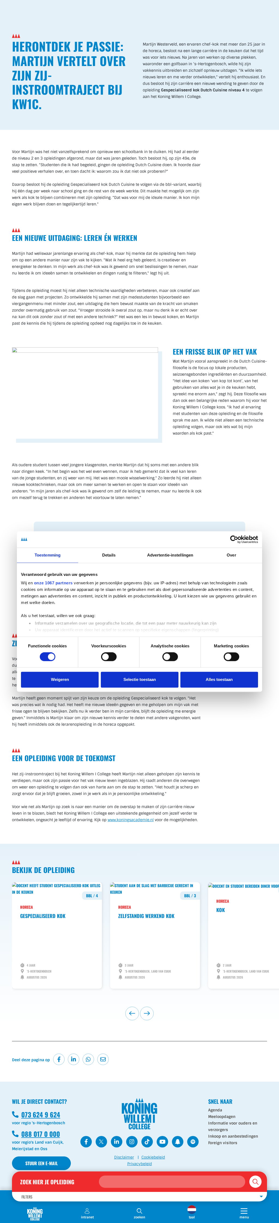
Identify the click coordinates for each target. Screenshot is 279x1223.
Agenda (215, 1110)
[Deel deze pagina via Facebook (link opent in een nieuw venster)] (59, 1059)
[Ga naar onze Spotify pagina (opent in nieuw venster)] (193, 1141)
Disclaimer (124, 1157)
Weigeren (60, 679)
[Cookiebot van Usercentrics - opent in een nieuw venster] (234, 539)
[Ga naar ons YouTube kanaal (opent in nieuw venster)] (162, 1141)
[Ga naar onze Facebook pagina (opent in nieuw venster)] (86, 1141)
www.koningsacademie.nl (131, 819)
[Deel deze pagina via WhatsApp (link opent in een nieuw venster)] (88, 1059)
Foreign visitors (222, 1142)
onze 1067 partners (53, 583)
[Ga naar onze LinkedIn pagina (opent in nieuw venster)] (116, 1141)
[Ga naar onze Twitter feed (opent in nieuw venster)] (101, 1141)
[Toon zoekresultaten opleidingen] (255, 1182)
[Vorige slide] (132, 1013)
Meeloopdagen (221, 1116)
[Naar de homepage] (35, 1214)
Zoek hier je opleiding (47, 1182)
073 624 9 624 (36, 1114)
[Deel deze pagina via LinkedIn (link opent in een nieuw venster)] (73, 1059)
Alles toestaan (219, 679)
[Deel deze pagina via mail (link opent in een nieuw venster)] (103, 1059)
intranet (87, 1217)
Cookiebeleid (153, 1157)
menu (249, 1217)
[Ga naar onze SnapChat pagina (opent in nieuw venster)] (177, 1141)
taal (192, 1217)
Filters (27, 1197)
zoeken (139, 1217)
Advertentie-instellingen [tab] (170, 555)
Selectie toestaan (139, 679)
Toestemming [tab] (47, 555)
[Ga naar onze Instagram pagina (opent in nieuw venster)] (132, 1141)
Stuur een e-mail (41, 1163)
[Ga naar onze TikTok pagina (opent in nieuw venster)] (147, 1141)
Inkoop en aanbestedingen (233, 1136)
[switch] (109, 657)
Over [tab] (231, 555)
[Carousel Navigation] (139, 1013)
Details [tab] (109, 555)
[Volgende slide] (147, 1013)
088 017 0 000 (36, 1134)
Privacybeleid (139, 1163)
